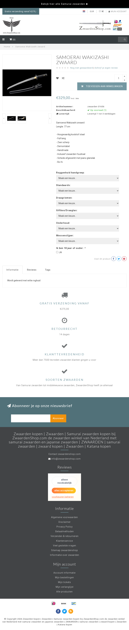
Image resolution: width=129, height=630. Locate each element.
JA (60, 252)
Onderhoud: (63, 223)
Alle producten (64, 591)
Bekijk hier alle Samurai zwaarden (63, 4)
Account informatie (64, 573)
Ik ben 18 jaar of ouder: (70, 248)
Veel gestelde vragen (64, 545)
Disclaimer (65, 522)
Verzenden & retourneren (65, 536)
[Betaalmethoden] (54, 603)
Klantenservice (64, 541)
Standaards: (63, 185)
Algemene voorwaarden (64, 517)
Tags (47, 270)
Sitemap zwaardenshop (64, 550)
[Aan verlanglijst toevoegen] (57, 78)
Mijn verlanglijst (64, 587)
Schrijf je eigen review (106, 68)
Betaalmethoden (64, 531)
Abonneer (58, 418)
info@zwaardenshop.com (66, 459)
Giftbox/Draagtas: (67, 210)
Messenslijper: (65, 235)
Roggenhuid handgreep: (70, 172)
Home (7, 46)
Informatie (12, 270)
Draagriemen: (64, 198)
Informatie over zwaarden (64, 555)
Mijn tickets (64, 582)
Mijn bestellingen (64, 577)
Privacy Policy (64, 526)
